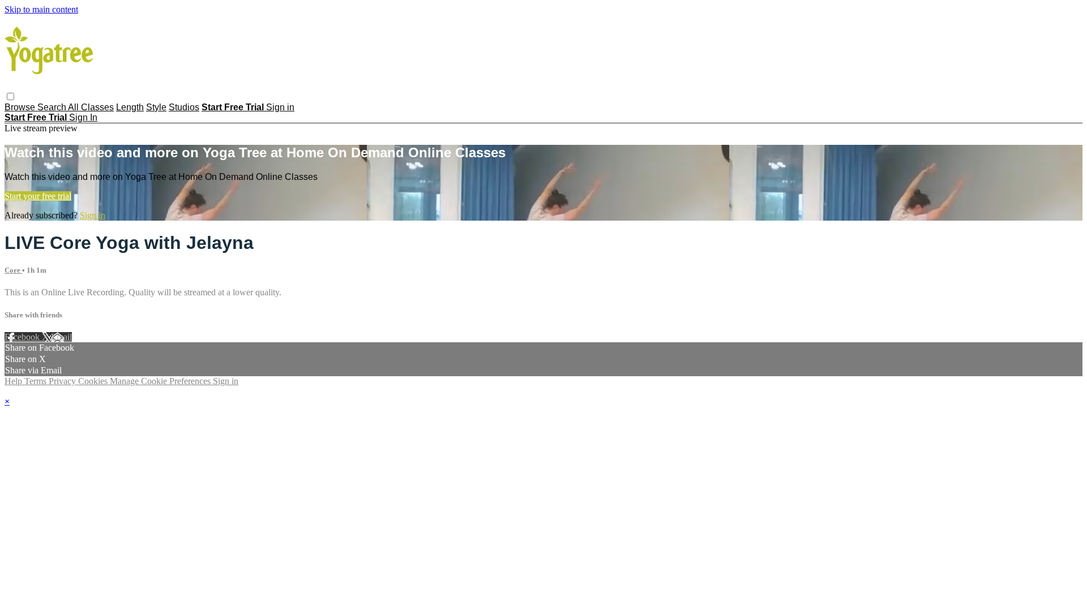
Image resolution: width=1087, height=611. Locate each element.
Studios (184, 107)
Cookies (94, 381)
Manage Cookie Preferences (161, 381)
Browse (21, 107)
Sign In (83, 117)
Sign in (280, 107)
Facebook (23, 337)
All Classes (91, 107)
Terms (36, 381)
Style (156, 107)
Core (13, 270)
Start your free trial (38, 196)
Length (130, 107)
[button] (10, 96)
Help (14, 381)
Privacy (63, 381)
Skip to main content (41, 9)
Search (52, 107)
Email (61, 337)
